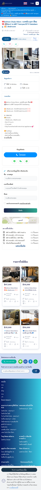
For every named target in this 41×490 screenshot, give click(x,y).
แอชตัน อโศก (5, 454)
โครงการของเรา (6, 400)
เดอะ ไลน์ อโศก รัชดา (7, 432)
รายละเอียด (7, 96)
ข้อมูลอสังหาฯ (8, 78)
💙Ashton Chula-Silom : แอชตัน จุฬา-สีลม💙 (30, 332)
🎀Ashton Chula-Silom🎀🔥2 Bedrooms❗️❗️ (11, 289)
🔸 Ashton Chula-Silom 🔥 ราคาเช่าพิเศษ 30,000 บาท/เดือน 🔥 (30, 289)
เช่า (2, 387)
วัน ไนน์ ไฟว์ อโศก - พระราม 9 (10, 416)
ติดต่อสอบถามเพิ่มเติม (8, 357)
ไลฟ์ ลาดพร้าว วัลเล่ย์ (25, 444)
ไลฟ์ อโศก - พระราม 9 (7, 411)
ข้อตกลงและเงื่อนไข (26, 462)
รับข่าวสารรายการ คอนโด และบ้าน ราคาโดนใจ (16, 367)
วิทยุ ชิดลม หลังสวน (7, 436)
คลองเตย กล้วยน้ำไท (26, 405)
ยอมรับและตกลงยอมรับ (12, 203)
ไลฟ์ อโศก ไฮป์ (5, 413)
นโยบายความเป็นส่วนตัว (27, 466)
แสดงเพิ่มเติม (20, 246)
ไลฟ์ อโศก (4, 427)
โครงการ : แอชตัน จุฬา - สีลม (31, 34)
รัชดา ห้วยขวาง (24, 448)
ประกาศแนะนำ (12, 8)
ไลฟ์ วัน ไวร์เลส (5, 440)
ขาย (2, 385)
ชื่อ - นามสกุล (8, 174)
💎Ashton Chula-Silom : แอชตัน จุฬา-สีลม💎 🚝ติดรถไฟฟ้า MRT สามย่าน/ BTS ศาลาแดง (11, 332)
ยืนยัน (20, 210)
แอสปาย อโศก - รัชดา (25, 452)
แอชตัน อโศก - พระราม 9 (8, 429)
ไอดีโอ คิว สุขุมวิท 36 (7, 457)
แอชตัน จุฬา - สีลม (6, 12)
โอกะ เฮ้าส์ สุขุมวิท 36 (7, 452)
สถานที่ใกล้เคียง (8, 228)
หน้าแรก (3, 8)
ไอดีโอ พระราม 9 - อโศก (8, 419)
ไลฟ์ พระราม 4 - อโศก (25, 409)
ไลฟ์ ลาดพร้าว (23, 442)
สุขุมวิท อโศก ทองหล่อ (8, 448)
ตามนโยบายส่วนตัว (25, 203)
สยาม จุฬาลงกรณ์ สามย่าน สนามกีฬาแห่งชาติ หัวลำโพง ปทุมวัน (17, 10)
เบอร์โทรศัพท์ (8, 184)
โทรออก (22, 155)
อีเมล (5, 194)
